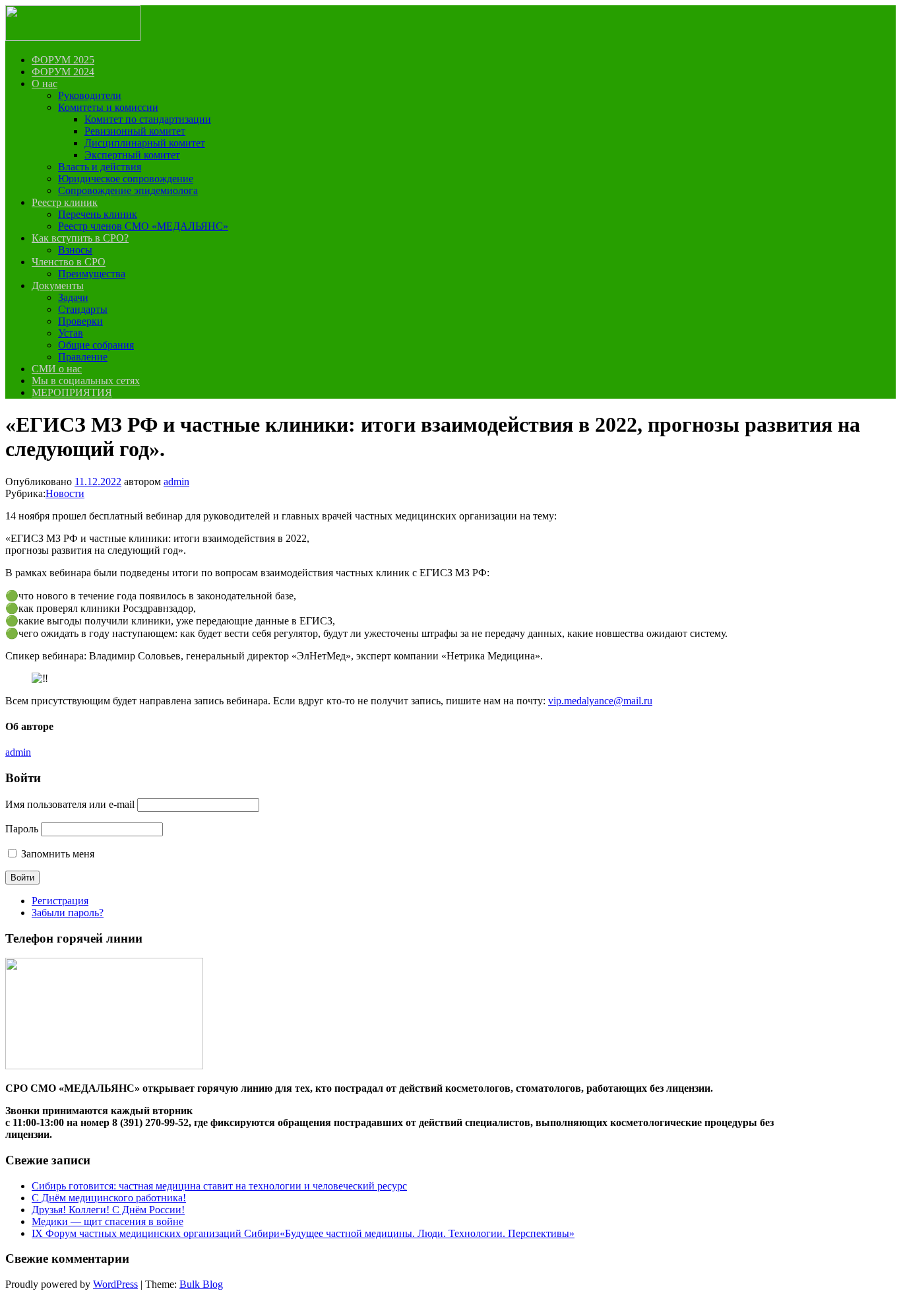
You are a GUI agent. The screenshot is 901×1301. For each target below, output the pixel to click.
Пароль (21, 828)
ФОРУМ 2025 (63, 59)
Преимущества (91, 273)
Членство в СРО (69, 261)
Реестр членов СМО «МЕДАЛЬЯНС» (143, 226)
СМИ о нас (57, 368)
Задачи (73, 297)
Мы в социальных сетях (86, 380)
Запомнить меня (57, 853)
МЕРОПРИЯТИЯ (72, 392)
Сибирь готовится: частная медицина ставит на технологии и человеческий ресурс (219, 1185)
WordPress (115, 1284)
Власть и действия (99, 166)
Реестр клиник (65, 202)
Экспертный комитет (132, 154)
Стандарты (83, 309)
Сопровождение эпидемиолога (128, 190)
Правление (83, 356)
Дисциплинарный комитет (144, 143)
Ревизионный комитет (134, 131)
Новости (65, 493)
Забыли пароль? (68, 912)
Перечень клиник (97, 214)
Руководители (89, 95)
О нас (44, 83)
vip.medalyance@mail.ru (600, 700)
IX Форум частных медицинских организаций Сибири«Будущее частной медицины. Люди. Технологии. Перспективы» (303, 1233)
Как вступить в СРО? (80, 238)
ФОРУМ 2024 (63, 71)
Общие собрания (96, 344)
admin (176, 481)
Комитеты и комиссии (108, 107)
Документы (58, 285)
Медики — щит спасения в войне (107, 1221)
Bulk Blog (201, 1284)
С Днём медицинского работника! (109, 1197)
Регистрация (60, 900)
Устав (70, 333)
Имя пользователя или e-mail (70, 804)
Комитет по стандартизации (147, 119)
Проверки (80, 321)
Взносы (75, 249)
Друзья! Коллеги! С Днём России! (108, 1209)
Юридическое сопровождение (125, 178)
